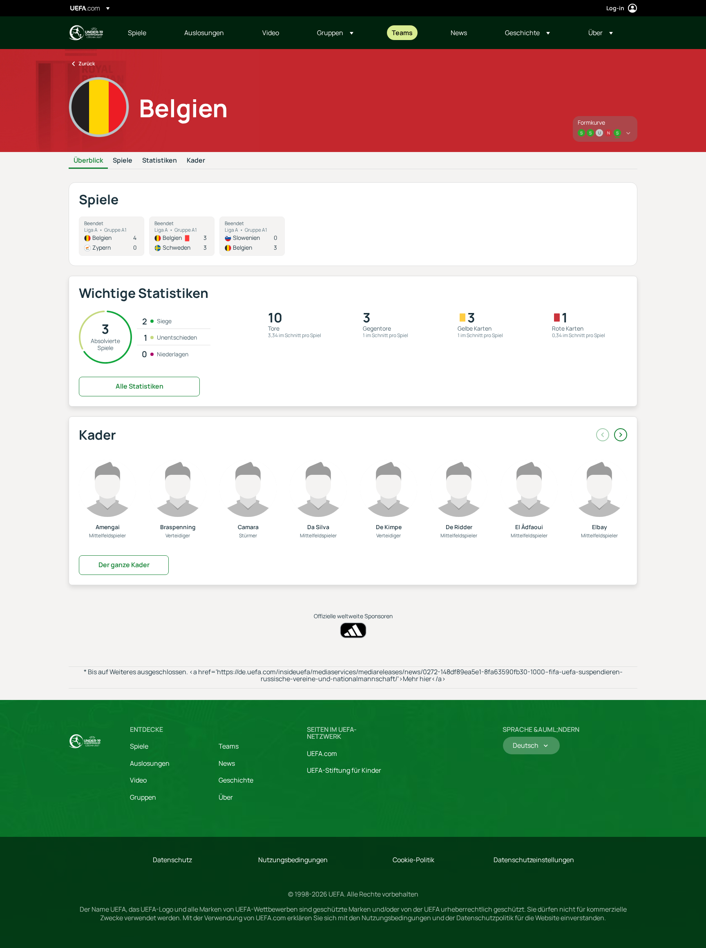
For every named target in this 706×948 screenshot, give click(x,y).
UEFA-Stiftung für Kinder (344, 770)
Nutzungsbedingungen (293, 859)
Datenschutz (172, 859)
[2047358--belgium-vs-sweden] (181, 236)
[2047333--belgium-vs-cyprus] (111, 236)
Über (226, 797)
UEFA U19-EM (86, 32)
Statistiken (159, 160)
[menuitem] (146, 32)
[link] (137, 32)
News (227, 763)
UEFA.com (322, 753)
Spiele (122, 160)
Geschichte (236, 780)
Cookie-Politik (413, 859)
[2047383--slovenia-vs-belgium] (252, 236)
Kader (196, 160)
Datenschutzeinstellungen (534, 859)
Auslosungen (150, 763)
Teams (229, 746)
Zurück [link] (86, 63)
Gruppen (143, 797)
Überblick (88, 160)
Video (138, 780)
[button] (335, 32)
